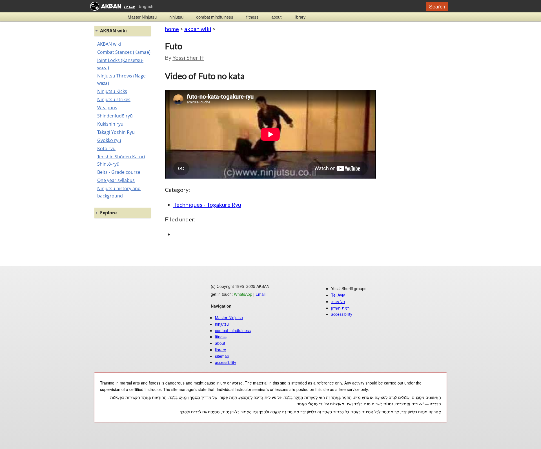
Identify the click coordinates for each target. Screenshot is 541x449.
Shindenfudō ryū (115, 116)
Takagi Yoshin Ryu (116, 132)
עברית (129, 6)
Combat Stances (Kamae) (123, 52)
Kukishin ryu (110, 124)
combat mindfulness (214, 17)
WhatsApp (243, 294)
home (172, 28)
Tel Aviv (338, 295)
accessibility (225, 362)
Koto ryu (106, 148)
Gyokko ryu (109, 140)
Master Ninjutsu (142, 17)
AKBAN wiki (109, 44)
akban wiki (197, 28)
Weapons (107, 108)
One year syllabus (116, 180)
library (300, 17)
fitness (252, 17)
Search (437, 6)
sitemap (222, 356)
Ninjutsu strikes (113, 99)
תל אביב (338, 301)
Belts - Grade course (118, 172)
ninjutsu (176, 17)
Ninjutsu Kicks (112, 91)
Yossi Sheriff (188, 57)
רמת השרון (340, 308)
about (276, 17)
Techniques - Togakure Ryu (207, 204)
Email (260, 294)
